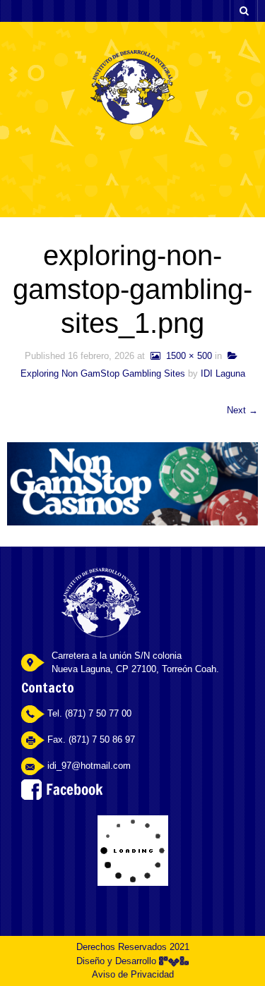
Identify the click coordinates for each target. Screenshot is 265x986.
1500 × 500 (186, 356)
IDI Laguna (223, 373)
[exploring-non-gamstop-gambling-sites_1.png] (132, 482)
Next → (242, 410)
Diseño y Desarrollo (117, 961)
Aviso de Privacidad (133, 974)
